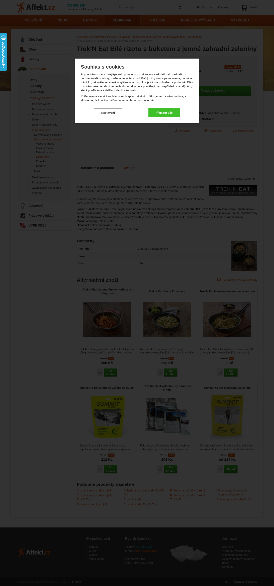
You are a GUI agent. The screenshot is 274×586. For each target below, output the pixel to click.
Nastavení (108, 112)
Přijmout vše (164, 112)
